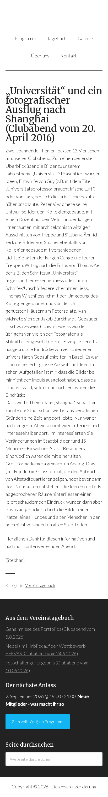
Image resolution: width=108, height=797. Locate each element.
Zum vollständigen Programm (37, 721)
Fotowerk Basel (54, 18)
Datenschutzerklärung (73, 786)
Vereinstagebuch (40, 585)
